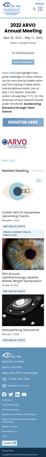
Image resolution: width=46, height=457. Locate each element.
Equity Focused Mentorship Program (19, 414)
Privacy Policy (8, 451)
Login (4, 436)
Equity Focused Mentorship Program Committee (19, 420)
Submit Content (13, 361)
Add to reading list (23, 62)
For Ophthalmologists (23, 53)
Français (39, 4)
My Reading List (9, 431)
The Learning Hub (10, 409)
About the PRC (12, 367)
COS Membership (10, 405)
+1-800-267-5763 (19, 378)
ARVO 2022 (8, 160)
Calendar (8, 443)
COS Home (7, 400)
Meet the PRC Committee (20, 373)
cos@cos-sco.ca (18, 385)
